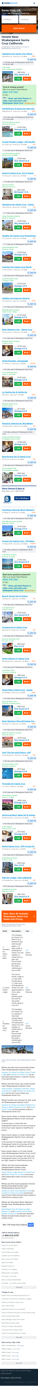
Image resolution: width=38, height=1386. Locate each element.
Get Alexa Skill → (30, 103)
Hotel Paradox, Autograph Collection (15, 1088)
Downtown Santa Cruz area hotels (13, 1309)
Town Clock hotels (8, 1305)
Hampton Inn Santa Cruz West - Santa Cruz (17, 54)
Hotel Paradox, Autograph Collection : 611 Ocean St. (15, 361)
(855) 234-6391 (16, 1378)
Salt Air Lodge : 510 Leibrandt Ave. (16, 878)
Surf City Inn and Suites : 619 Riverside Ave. (16, 752)
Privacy (28, 1370)
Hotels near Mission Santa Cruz (13, 1302)
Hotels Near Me (6, 1373)
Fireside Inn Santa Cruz (13, 784)
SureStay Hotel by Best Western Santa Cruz (17, 1212)
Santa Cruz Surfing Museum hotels (14, 1333)
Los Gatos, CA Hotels (9, 1276)
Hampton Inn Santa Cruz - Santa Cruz (18, 204)
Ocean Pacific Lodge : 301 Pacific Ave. (18, 142)
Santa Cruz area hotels (9, 1245)
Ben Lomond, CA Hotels (10, 1259)
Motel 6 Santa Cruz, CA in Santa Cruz (17, 173)
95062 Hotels (6, 1356)
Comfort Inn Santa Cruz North (17, 267)
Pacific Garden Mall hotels (11, 1316)
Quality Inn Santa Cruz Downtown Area (19, 236)
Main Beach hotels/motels (10, 1323)
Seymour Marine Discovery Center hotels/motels (18, 1312)
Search (30, 1225)
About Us (12, 1370)
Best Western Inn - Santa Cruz (17, 329)
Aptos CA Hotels (7, 1262)
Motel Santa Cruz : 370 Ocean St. (18, 846)
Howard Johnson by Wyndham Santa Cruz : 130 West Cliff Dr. (17, 423)
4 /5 (27, 950)
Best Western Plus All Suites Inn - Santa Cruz (18, 721)
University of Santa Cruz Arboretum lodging (16, 1299)
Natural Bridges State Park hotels (13, 1319)
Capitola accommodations (11, 1255)
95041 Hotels (6, 1359)
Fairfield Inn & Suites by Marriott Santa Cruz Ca (18, 109)
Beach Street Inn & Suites (15, 596)
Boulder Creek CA (8, 1266)
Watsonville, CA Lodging (10, 1273)
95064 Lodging (7, 1349)
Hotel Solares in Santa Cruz (15, 659)
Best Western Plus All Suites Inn (14, 1209)
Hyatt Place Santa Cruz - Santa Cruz (17, 690)
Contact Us (5, 1370)
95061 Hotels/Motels (9, 1345)
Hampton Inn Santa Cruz (19, 1074)
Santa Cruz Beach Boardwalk (12, 1326)
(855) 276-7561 (10, 92)
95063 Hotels (6, 1352)
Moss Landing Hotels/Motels (11, 1280)
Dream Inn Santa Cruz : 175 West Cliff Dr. (18, 541)
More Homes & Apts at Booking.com (13, 488)
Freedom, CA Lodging (9, 1269)
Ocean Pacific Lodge (9, 1172)
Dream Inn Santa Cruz (26, 1172)
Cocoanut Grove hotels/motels (12, 1330)
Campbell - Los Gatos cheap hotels (14, 1283)
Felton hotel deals (8, 1248)
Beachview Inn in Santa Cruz (16, 457)
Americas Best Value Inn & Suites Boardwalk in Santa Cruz (18, 815)
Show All (19, 1287)
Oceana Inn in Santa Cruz (14, 627)
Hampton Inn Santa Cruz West (13, 1072)
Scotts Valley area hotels (10, 1252)
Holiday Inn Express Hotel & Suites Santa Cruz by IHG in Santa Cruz (18, 298)
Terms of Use (20, 1370)
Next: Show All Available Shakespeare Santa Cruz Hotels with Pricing (15, 916)
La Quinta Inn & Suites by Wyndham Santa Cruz (14, 392)
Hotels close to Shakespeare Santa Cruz (16, 1295)
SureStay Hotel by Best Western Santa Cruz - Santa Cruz (18, 510)
